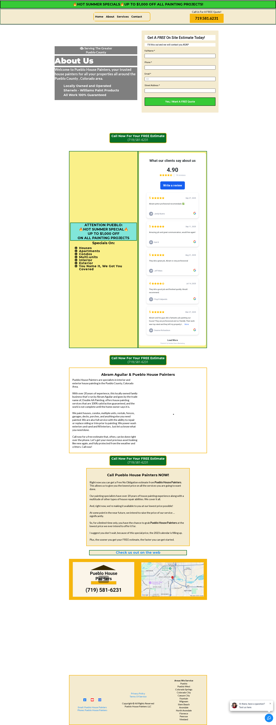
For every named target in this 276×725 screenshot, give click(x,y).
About (110, 16)
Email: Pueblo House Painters (92, 707)
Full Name (150, 51)
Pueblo (183, 683)
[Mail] (99, 700)
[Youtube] (92, 700)
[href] (172, 579)
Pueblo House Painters (136, 706)
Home (99, 16)
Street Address (152, 85)
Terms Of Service (138, 696)
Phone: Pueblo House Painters (92, 710)
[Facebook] (85, 700)
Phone (148, 62)
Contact (136, 16)
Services (123, 16)
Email (148, 74)
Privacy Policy (138, 693)
